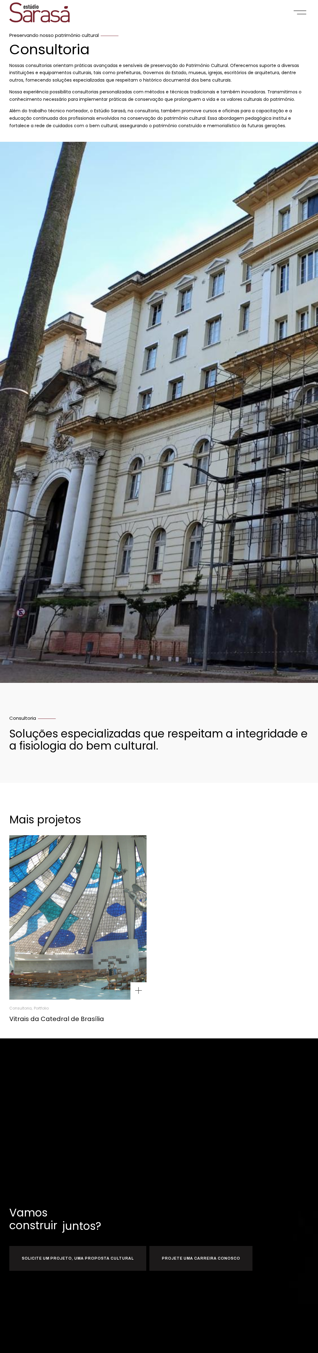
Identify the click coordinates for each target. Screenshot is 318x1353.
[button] (300, 12)
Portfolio (41, 1008)
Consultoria (20, 1008)
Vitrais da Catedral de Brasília (56, 1019)
